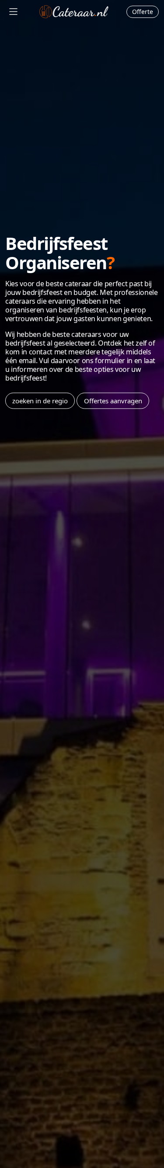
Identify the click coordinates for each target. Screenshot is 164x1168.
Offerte (142, 11)
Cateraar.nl (74, 11)
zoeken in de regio (40, 400)
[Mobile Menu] (13, 11)
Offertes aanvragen (113, 400)
